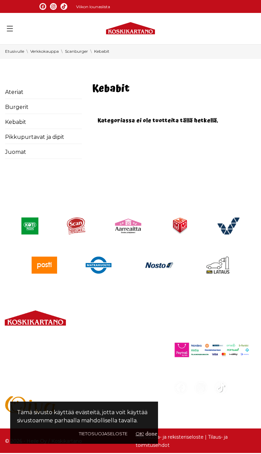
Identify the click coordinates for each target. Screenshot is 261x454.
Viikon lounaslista (93, 6)
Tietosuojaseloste (103, 433)
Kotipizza (99, 396)
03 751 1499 (33, 356)
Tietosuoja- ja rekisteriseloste (170, 437)
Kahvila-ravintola (109, 372)
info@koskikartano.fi (32, 364)
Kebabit (15, 122)
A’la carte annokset (113, 347)
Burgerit (17, 107)
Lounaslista (102, 335)
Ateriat (14, 92)
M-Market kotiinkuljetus (120, 359)
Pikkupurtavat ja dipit (34, 137)
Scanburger (103, 384)
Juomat (15, 152)
